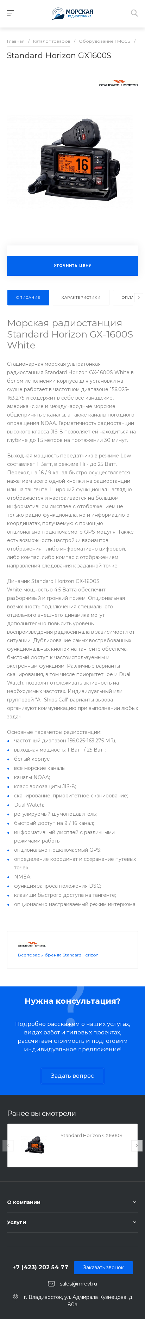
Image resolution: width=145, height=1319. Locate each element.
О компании (23, 1202)
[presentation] (138, 297)
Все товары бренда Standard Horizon (58, 955)
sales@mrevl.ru (78, 1284)
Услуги (16, 1222)
